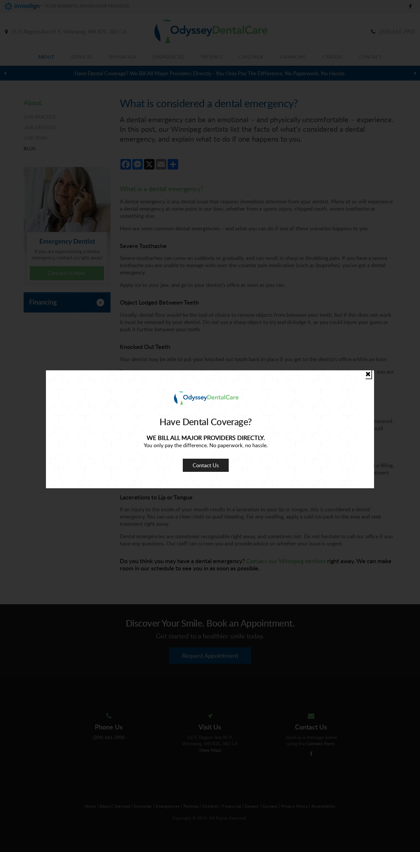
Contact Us (206, 465)
